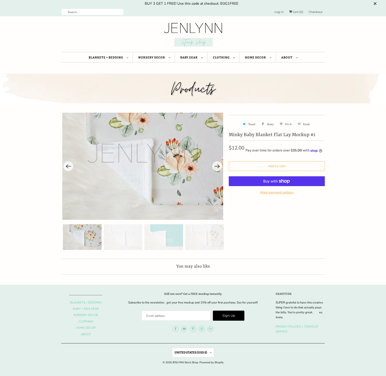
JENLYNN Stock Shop (185, 362)
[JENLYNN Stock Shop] (193, 35)
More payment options (277, 192)
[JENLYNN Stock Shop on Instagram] (202, 329)
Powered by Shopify (211, 362)
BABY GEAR (189, 57)
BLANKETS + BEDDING (106, 57)
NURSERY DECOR (152, 57)
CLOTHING (222, 57)
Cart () (297, 12)
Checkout (315, 12)
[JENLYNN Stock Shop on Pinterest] (193, 329)
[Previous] (68, 166)
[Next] (217, 166)
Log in (279, 12)
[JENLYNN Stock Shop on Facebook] (175, 329)
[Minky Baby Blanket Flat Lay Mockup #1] (142, 166)
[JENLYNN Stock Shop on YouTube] (184, 329)
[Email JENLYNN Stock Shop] (210, 329)
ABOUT (287, 57)
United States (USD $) (191, 352)
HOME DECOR (256, 57)
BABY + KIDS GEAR (86, 309)
